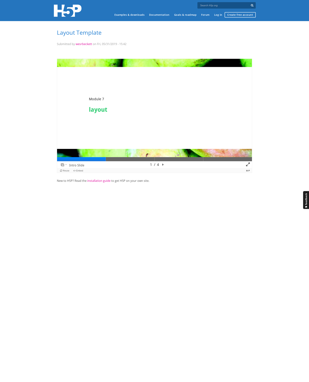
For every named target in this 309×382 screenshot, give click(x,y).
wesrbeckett (84, 44)
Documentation (159, 14)
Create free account (240, 14)
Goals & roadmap (185, 14)
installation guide (99, 181)
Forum (205, 14)
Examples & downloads (129, 14)
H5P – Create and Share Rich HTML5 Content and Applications (67, 11)
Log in (218, 14)
